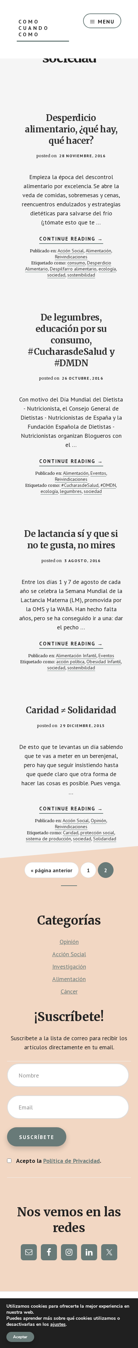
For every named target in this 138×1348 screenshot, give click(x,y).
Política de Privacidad (71, 1161)
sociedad (56, 275)
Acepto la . (58, 1161)
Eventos (98, 473)
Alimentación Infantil (76, 655)
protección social (97, 833)
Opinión (98, 820)
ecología (107, 269)
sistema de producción (48, 839)
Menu (106, 21)
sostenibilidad (81, 275)
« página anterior (51, 872)
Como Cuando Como (33, 28)
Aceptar (20, 1337)
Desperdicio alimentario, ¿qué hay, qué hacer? (71, 129)
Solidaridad (104, 839)
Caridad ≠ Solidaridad (71, 710)
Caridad (70, 833)
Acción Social (71, 251)
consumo (76, 263)
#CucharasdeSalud (79, 485)
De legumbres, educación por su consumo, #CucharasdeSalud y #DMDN (71, 340)
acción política (70, 662)
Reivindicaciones (71, 257)
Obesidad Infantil (103, 662)
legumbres (71, 491)
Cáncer (69, 991)
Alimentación (98, 251)
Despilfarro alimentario (73, 269)
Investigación (69, 966)
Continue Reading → (71, 239)
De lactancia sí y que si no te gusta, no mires (71, 539)
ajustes (58, 1324)
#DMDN (108, 485)
